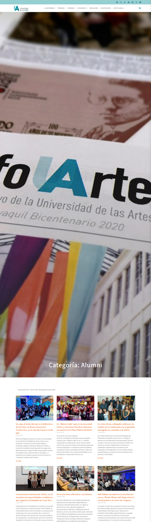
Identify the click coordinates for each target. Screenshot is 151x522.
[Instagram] (120, 2)
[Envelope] (140, 2)
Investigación (106, 8)
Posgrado (71, 8)
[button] (140, 8)
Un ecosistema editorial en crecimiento (74, 494)
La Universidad (49, 8)
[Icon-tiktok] (124, 2)
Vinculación (93, 8)
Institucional (118, 8)
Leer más (18, 461)
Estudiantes (81, 8)
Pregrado (61, 8)
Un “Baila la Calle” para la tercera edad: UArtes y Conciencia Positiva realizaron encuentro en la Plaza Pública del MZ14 (74, 427)
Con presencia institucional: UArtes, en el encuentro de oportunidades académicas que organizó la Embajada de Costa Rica (34, 497)
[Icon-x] (136, 2)
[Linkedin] (132, 2)
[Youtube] (128, 2)
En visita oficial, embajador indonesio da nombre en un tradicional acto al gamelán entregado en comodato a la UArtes (116, 427)
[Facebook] (117, 2)
